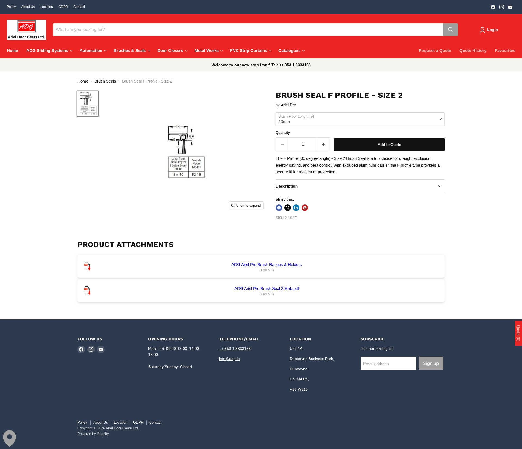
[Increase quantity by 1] (323, 144)
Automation (92, 50)
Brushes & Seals (130, 50)
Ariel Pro (288, 105)
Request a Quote (435, 50)
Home (12, 50)
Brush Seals (105, 81)
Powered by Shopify (93, 434)
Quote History (473, 50)
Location (46, 7)
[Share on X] (287, 207)
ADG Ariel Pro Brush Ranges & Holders (266, 264)
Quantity (283, 132)
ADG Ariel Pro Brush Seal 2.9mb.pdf (266, 288)
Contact (79, 7)
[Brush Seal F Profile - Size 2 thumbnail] (87, 103)
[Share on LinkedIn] (296, 207)
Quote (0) (518, 333)
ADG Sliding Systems (47, 50)
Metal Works (207, 50)
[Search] (450, 29)
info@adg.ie (229, 358)
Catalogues (290, 50)
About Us (28, 7)
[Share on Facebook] (279, 207)
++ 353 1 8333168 (235, 348)
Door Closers (170, 50)
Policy (11, 7)
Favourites (505, 50)
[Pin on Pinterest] (305, 207)
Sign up (431, 363)
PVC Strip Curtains (249, 50)
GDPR (63, 7)
